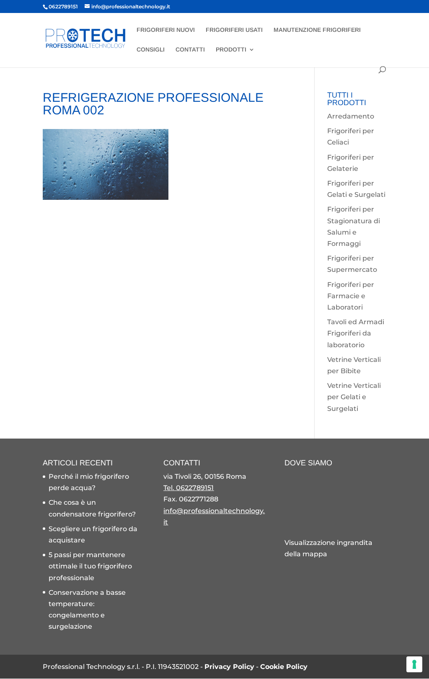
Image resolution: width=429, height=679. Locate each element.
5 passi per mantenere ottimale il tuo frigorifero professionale (90, 566)
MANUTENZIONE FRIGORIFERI (317, 30)
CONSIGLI (151, 49)
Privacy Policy (229, 667)
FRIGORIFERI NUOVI (166, 30)
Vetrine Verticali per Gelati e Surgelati (354, 397)
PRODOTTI (231, 49)
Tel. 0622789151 (188, 488)
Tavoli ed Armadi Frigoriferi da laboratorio (355, 333)
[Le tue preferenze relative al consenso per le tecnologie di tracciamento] (414, 664)
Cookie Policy (284, 667)
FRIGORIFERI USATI (234, 30)
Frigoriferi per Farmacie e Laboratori (350, 296)
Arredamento (350, 116)
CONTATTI (190, 49)
